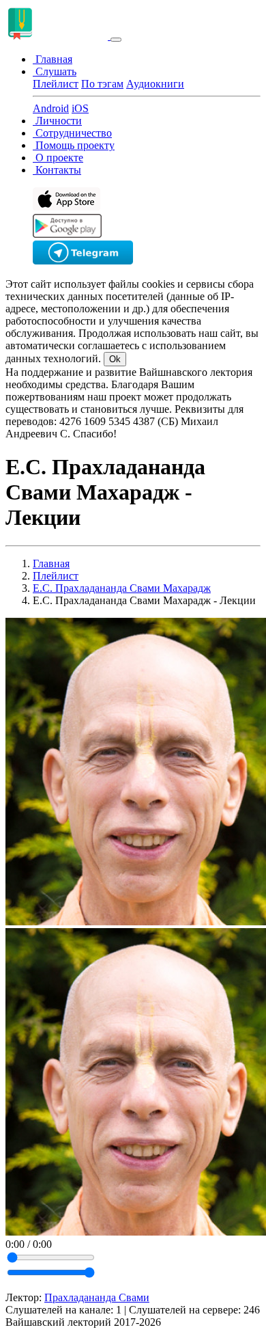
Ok (115, 359)
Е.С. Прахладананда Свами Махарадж (122, 588)
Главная (51, 563)
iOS (80, 108)
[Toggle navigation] (115, 40)
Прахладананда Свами (96, 1297)
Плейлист (55, 84)
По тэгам (102, 84)
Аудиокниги (155, 84)
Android (51, 108)
